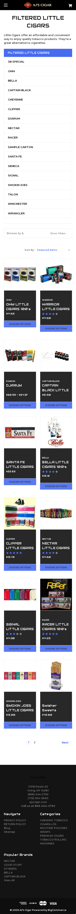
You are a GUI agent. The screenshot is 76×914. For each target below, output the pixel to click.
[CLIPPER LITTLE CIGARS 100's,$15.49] (20, 513)
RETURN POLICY (15, 824)
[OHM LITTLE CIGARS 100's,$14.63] (20, 274)
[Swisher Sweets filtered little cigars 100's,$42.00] (56, 676)
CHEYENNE (15, 99)
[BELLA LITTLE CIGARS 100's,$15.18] (56, 432)
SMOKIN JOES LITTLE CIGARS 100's (20, 710)
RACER (13, 137)
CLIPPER (14, 109)
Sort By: (29, 249)
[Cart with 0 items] (65, 4)
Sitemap (9, 832)
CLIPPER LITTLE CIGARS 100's (20, 548)
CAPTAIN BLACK (19, 90)
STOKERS (10, 868)
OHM (11, 71)
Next (65, 742)
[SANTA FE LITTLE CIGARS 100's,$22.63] (20, 432)
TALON (13, 194)
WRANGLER (16, 213)
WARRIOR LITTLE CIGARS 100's (56, 309)
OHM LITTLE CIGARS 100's (18, 306)
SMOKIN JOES (17, 185)
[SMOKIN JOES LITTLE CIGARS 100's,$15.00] (20, 676)
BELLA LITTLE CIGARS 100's (55, 464)
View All (9, 880)
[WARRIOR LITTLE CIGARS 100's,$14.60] (56, 274)
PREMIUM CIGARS (52, 835)
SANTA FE (15, 156)
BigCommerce (57, 910)
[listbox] (53, 250)
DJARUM (14, 118)
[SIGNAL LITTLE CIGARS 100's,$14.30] (20, 595)
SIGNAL (13, 175)
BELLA (12, 80)
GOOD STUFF (13, 864)
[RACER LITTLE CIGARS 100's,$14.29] (56, 595)
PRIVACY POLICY (15, 820)
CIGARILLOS (48, 824)
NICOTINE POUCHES (53, 828)
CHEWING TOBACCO (54, 820)
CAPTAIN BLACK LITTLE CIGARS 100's (55, 390)
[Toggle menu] (9, 5)
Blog (7, 828)
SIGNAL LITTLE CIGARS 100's (20, 629)
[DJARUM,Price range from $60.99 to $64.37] (20, 356)
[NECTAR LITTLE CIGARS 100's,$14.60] (56, 513)
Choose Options (20, 324)
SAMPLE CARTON (20, 147)
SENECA (13, 166)
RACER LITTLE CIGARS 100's (55, 626)
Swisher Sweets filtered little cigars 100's (54, 713)
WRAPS (45, 832)
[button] (38, 233)
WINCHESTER (17, 203)
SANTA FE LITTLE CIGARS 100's (20, 466)
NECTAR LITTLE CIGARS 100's (56, 548)
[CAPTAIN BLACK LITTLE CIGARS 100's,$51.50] (56, 356)
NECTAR (14, 128)
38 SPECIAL (16, 61)
